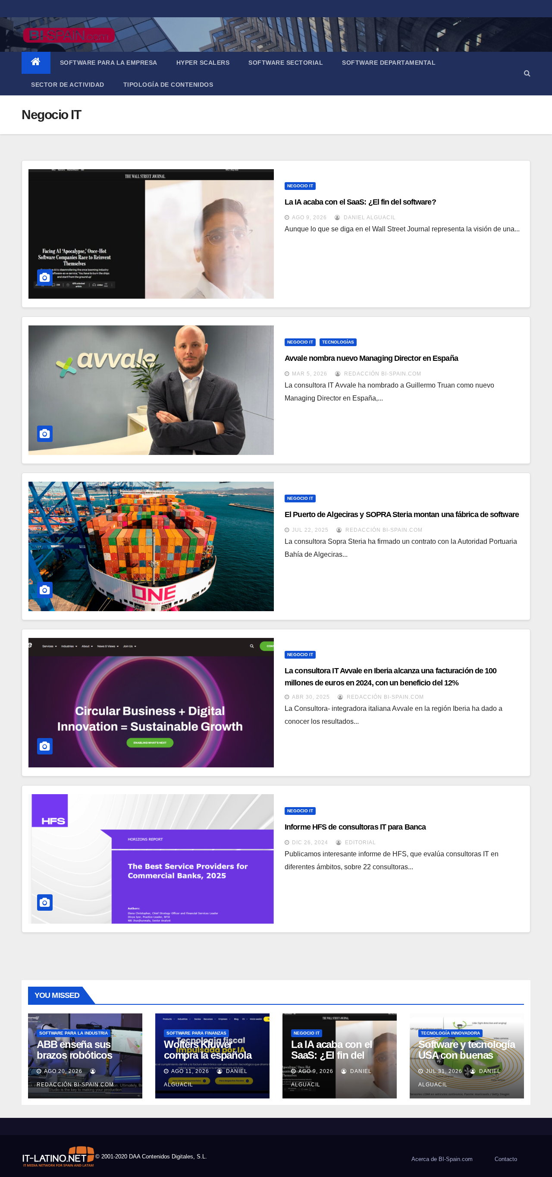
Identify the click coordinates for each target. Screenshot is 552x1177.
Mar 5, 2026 (309, 374)
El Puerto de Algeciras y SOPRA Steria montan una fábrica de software (402, 514)
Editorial (359, 842)
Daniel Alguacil (369, 218)
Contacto (506, 1159)
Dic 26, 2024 (310, 842)
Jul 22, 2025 (310, 530)
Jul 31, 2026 (444, 1071)
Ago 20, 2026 (63, 1071)
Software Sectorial (285, 62)
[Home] (36, 63)
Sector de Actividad (67, 84)
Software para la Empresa (108, 62)
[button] (527, 73)
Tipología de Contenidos (168, 84)
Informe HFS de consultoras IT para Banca (355, 827)
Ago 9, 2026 (309, 218)
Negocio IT (300, 185)
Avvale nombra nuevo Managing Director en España (371, 358)
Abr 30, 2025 (311, 697)
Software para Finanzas (196, 1033)
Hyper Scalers (203, 62)
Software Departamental (389, 62)
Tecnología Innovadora (450, 1033)
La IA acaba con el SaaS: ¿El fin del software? (360, 202)
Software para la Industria (73, 1033)
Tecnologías (338, 342)
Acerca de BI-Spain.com (442, 1159)
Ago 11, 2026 (190, 1071)
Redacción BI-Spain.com (381, 374)
